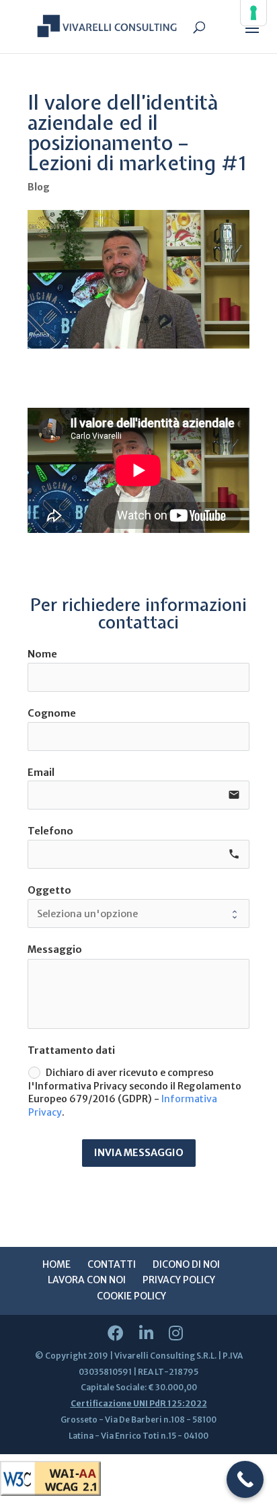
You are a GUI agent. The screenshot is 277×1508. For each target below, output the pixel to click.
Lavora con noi (87, 1280)
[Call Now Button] (245, 1479)
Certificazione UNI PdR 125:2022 (139, 1403)
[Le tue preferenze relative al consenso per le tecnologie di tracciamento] (253, 13)
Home (56, 1264)
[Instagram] (176, 1333)
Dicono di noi (186, 1264)
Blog (39, 187)
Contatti (111, 1264)
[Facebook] (116, 1333)
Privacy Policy (179, 1280)
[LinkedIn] (146, 1333)
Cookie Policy (131, 1296)
